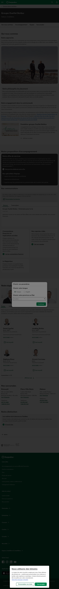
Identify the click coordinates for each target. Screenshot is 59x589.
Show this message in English (20, 579)
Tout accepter (41, 584)
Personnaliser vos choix (25, 584)
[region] (29, 577)
